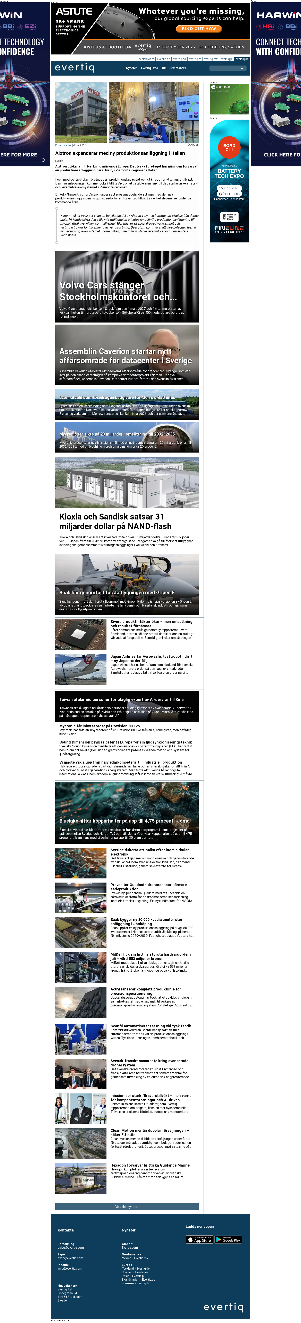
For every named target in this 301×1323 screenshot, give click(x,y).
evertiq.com (146, 59)
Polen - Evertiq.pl (133, 1276)
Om (164, 68)
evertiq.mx (211, 59)
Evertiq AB (74, 68)
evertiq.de (163, 59)
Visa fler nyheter (127, 1207)
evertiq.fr (195, 59)
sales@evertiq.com (71, 1247)
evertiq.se (242, 59)
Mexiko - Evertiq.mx (135, 1258)
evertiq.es (179, 59)
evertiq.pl (227, 59)
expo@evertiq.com (70, 1258)
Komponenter (63, 145)
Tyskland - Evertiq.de (136, 1268)
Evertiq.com (130, 1247)
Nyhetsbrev (178, 68)
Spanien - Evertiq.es (135, 1272)
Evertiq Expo (149, 68)
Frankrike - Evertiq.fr (135, 1283)
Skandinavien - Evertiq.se (138, 1279)
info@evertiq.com (70, 1268)
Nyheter (131, 68)
